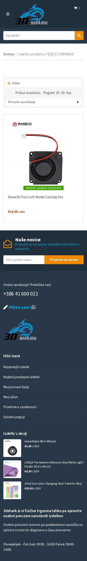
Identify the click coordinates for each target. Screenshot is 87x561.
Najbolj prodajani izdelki (21, 377)
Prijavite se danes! (64, 259)
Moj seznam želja (16, 387)
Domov (8, 54)
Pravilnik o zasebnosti (19, 407)
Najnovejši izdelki (16, 367)
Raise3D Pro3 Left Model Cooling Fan (35, 197)
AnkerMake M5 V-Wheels (40, 441)
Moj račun (10, 397)
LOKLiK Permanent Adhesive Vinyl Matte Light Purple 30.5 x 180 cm (54, 464)
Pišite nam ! (20, 307)
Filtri (16, 83)
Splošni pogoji (14, 417)
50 (63, 92)
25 (58, 92)
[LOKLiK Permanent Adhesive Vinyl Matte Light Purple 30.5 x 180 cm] (12, 469)
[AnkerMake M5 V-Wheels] (12, 448)
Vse (68, 92)
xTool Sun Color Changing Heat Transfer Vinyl (53, 483)
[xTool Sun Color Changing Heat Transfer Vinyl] (12, 490)
